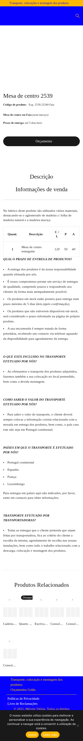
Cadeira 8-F (10, 624)
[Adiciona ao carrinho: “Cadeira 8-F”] (5, 612)
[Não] (78, 725)
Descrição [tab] (41, 176)
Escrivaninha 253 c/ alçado (41, 624)
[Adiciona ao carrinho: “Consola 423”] (5, 654)
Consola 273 (73, 624)
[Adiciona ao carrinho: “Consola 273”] (68, 612)
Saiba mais (50, 734)
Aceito (32, 734)
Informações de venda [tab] (41, 189)
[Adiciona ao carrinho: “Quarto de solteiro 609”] (21, 612)
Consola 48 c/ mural (57, 624)
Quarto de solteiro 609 (26, 624)
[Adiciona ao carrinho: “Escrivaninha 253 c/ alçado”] (37, 612)
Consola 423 (10, 665)
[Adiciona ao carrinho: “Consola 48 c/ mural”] (52, 612)
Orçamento (44, 141)
